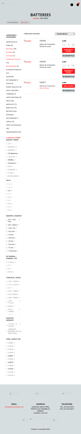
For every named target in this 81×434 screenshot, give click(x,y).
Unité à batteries (12, 97)
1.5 (9, 187)
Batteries (9, 49)
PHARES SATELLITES (12, 87)
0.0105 (10, 369)
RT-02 (10, 272)
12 (9, 207)
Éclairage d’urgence (13, 70)
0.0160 (10, 375)
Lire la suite (68, 86)
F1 (9, 265)
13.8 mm (11, 238)
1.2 (9, 184)
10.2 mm (11, 231)
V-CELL (10, 173)
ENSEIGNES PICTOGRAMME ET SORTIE (12, 80)
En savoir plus (68, 56)
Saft (9, 166)
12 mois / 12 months (12, 325)
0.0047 (10, 356)
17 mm (10, 248)
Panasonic (12, 163)
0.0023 (10, 349)
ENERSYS (11, 150)
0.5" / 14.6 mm (12, 221)
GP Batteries (12, 153)
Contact (11, 262)
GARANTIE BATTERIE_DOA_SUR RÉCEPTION (15, 331)
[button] (65, 4)
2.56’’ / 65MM (13, 281)
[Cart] (77, 4)
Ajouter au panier (68, 50)
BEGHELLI (11, 147)
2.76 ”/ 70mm (13, 285)
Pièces (8, 101)
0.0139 (10, 372)
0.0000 (10, 343)
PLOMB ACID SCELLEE (13, 59)
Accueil (36, 18)
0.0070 (10, 362)
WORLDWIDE (13, 176)
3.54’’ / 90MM (13, 291)
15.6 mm (11, 244)
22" (9, 288)
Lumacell (11, 157)
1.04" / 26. (12, 228)
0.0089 (10, 366)
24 (9, 144)
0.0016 (10, 346)
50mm (10, 306)
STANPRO (11, 170)
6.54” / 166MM (11, 310)
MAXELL (11, 160)
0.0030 (10, 353)
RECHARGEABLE (11, 66)
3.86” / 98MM (13, 298)
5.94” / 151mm (11, 302)
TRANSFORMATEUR (12, 132)
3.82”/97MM (12, 294)
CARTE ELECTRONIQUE (13, 125)
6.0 (9, 204)
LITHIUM (9, 56)
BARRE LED (9, 108)
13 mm (10, 235)
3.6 (9, 197)
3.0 (9, 191)
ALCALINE (9, 52)
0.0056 (10, 359)
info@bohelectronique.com (14, 407)
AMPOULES (9, 104)
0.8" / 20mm (12, 225)
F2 (9, 269)
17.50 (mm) (12, 251)
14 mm (10, 241)
